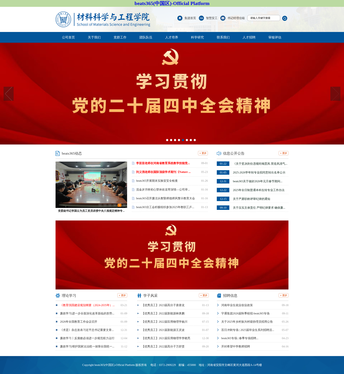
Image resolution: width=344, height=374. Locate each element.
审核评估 (274, 37)
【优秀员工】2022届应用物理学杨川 (164, 321)
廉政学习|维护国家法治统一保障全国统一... (87, 346)
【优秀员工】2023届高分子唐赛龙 (163, 305)
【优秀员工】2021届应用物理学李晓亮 (166, 338)
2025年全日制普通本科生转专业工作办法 (252, 190)
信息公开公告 (234, 153)
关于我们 (94, 37)
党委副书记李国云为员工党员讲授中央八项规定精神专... (91, 210)
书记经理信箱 (236, 18)
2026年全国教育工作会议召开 (78, 321)
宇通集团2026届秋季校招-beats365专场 (245, 313)
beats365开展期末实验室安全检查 (157, 180)
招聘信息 (230, 296)
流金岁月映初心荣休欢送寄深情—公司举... (163, 189)
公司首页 (68, 37)
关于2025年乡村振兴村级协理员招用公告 (247, 321)
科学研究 (197, 37)
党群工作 (120, 37)
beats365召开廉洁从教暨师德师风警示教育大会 (165, 198)
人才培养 (171, 37)
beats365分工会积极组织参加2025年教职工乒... (165, 207)
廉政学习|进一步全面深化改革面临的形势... (87, 313)
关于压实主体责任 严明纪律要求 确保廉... (252, 207)
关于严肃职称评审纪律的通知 (245, 198)
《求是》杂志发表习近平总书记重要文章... (87, 329)
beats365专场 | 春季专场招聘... (239, 338)
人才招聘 (249, 37)
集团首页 (190, 18)
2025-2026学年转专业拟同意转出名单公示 (252, 172)
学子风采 (150, 296)
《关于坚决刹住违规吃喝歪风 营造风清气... (253, 163)
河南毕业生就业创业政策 (237, 305)
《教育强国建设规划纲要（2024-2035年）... (87, 305)
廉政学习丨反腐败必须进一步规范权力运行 (87, 338)
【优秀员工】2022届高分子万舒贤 (163, 346)
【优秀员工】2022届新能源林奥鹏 (163, 313)
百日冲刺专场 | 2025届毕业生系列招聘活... (247, 329)
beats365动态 (72, 153)
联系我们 (223, 37)
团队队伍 (145, 37)
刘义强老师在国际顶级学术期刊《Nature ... (163, 171)
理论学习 (69, 296)
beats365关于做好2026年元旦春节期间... (251, 181)
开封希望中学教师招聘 (235, 346)
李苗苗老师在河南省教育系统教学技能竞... (163, 163)
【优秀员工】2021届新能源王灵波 (163, 329)
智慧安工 (212, 18)
